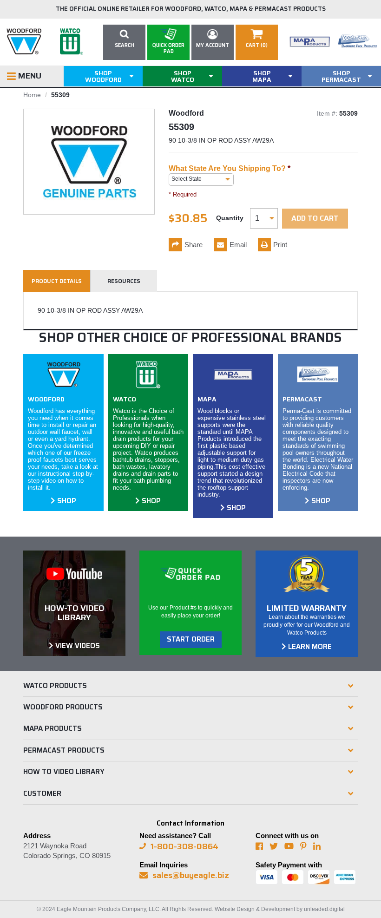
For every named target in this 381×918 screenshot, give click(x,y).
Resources (123, 280)
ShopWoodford (103, 76)
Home (32, 94)
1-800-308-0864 (184, 846)
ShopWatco (182, 76)
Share (193, 245)
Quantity (229, 218)
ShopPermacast (341, 76)
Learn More (310, 646)
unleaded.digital (324, 909)
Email (238, 245)
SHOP (66, 500)
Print (280, 245)
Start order (191, 639)
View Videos (77, 646)
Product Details (57, 280)
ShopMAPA (261, 76)
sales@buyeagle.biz (190, 875)
